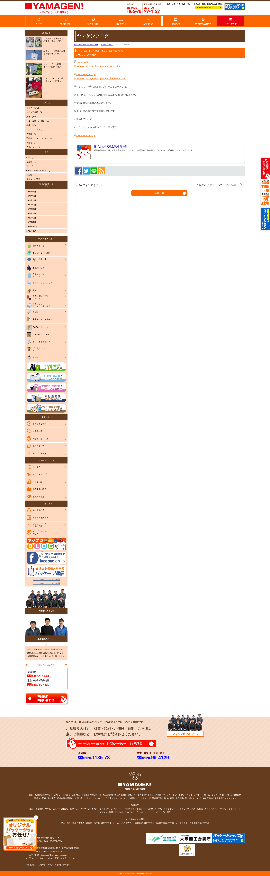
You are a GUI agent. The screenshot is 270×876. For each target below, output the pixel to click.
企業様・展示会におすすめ (98, 823)
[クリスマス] (82, 62)
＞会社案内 (30, 865)
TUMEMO (129, 812)
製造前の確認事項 (157, 795)
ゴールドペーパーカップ (146, 812)
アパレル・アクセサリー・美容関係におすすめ (132, 823)
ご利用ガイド (78, 795)
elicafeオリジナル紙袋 (36, 170)
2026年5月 (31, 205)
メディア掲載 (32, 112)
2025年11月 (31, 231)
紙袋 (28, 125)
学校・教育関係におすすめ (72, 823)
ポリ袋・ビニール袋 (54, 809)
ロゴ (28, 166)
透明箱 (29, 134)
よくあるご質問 (106, 795)
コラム (107, 798)
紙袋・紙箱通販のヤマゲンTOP (43, 795)
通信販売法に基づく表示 (163, 798)
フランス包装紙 (106, 812)
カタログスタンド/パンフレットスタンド (222, 809)
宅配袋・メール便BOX (146, 809)
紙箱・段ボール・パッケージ (77, 809)
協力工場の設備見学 (211, 798)
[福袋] (85, 74)
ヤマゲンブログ (95, 798)
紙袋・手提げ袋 (36, 809)
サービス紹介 (64, 795)
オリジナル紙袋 (33, 179)
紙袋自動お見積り (65, 798)
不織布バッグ (98, 809)
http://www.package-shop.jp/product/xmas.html (97, 66)
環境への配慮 (40, 798)
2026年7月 (31, 196)
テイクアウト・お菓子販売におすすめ (192, 823)
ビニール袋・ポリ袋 (35, 121)
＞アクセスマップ (45, 865)
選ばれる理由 (120, 795)
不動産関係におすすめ (164, 823)
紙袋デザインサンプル (138, 795)
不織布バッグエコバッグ (37, 138)
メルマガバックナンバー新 (46, 579)
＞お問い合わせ (62, 865)
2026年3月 (31, 213)
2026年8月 (31, 192)
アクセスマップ (229, 798)
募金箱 (29, 143)
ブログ (29, 108)
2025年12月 (31, 226)
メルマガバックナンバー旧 (46, 583)
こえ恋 (29, 162)
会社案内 (52, 798)
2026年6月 (31, 200)
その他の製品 (165, 812)
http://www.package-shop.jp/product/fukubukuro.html (100, 78)
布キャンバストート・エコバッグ (120, 809)
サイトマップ (144, 798)
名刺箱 (200, 809)
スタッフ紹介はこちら (185, 733)
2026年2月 (31, 218)
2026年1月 (31, 222)
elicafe (29, 175)
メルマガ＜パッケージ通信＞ (124, 798)
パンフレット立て (34, 129)
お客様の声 (236, 795)
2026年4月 (31, 209)
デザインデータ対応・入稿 (179, 795)
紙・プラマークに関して (218, 795)
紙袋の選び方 (91, 795)
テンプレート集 (199, 795)
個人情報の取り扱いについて (208, 8)
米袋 (160, 809)
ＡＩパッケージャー (35, 147)
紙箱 (28, 116)
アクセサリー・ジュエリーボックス (179, 809)
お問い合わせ (80, 798)
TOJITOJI (119, 812)
